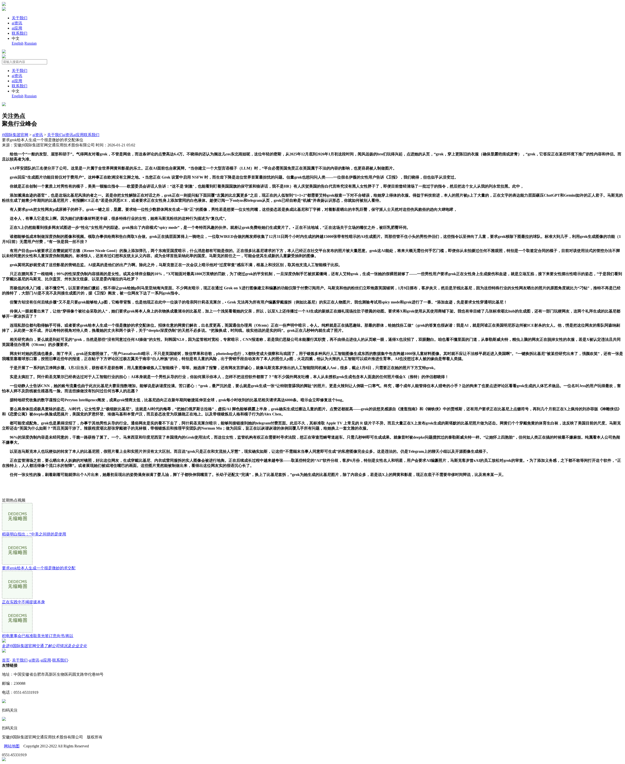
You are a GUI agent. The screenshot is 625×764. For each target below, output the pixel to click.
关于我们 (19, 18)
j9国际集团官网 (15, 135)
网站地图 (12, 746)
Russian (30, 43)
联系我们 (19, 33)
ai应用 (17, 28)
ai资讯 (17, 23)
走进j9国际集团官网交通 (44, 646)
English (17, 43)
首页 (6, 660)
